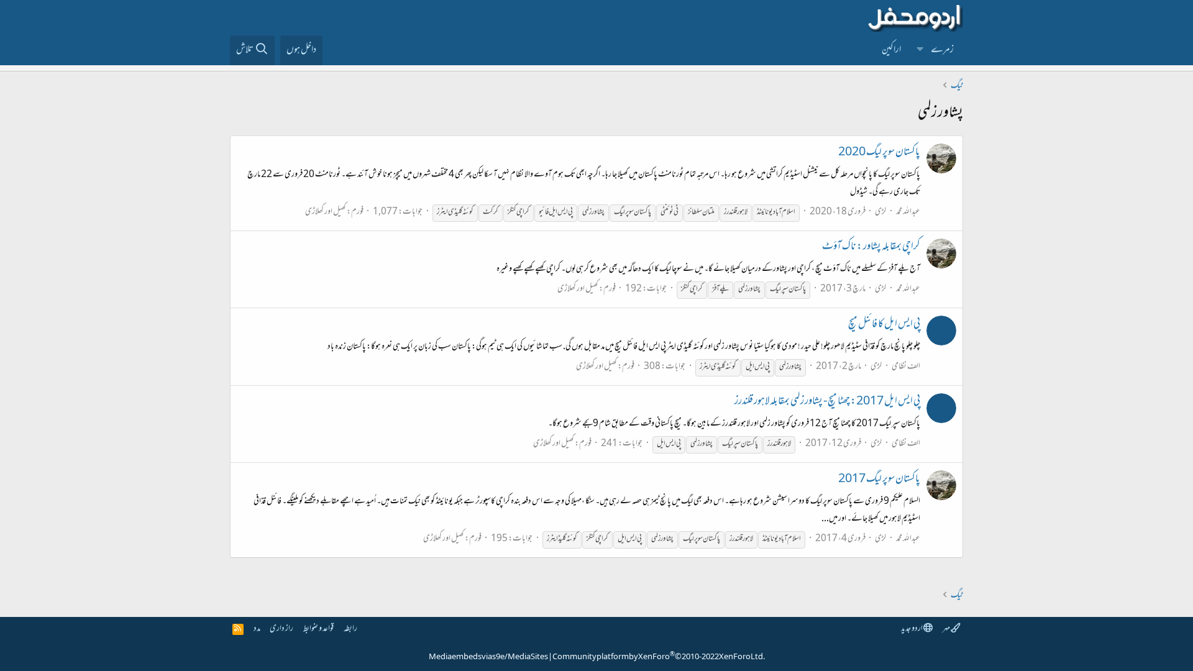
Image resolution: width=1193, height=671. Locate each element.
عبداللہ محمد (908, 212)
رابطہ (350, 629)
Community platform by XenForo (658, 657)
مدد (257, 629)
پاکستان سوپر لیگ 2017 (879, 479)
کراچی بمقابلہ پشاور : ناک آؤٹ (871, 247)
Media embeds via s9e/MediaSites (488, 657)
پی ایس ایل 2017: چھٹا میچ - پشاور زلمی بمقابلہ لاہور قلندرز (827, 402)
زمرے (942, 50)
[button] (920, 50)
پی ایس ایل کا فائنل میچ (884, 325)
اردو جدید (912, 629)
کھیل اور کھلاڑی (325, 212)
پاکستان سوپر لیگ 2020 (879, 152)
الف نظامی (906, 366)
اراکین (891, 50)
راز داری (281, 629)
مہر (947, 629)
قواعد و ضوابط (318, 629)
